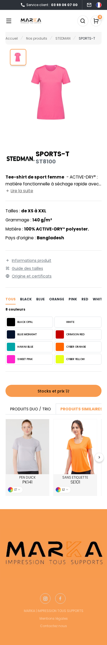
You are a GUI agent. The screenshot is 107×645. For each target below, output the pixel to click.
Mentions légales (54, 618)
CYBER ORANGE (76, 347)
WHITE (70, 322)
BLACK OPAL (25, 322)
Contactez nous (53, 626)
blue (40, 299)
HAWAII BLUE (25, 347)
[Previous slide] (8, 457)
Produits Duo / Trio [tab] (30, 409)
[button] (18, 57)
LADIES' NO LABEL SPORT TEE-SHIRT (75, 446)
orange (56, 299)
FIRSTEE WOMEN (27, 446)
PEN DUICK (27, 480)
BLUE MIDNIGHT (27, 334)
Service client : (52, 4)
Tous (10, 299)
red (84, 299)
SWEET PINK (24, 359)
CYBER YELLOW (75, 359)
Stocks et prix (52, 391)
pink (73, 299)
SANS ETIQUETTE (75, 480)
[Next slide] (99, 457)
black (26, 299)
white (98, 299)
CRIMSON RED (75, 334)
